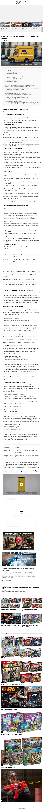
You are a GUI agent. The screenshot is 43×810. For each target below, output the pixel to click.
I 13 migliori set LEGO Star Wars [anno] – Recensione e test (5, 28)
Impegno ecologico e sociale (12, 84)
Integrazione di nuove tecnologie (13, 82)
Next (42, 26)
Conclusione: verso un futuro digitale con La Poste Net (16, 93)
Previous (0, 26)
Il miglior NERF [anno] (5, 803)
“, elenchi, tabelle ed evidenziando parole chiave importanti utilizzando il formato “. (21, 85)
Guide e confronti (4, 607)
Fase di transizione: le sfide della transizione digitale (16, 98)
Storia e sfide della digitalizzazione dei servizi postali (15, 70)
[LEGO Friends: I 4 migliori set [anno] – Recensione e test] (37, 24)
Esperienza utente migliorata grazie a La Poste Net (15, 89)
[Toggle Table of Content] (38, 69)
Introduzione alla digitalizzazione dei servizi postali (15, 72)
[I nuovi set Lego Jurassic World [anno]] (21, 751)
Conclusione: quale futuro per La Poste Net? (14, 101)
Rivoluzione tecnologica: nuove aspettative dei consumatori (17, 97)
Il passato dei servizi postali (12, 73)
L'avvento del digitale (11, 74)
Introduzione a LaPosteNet (11, 80)
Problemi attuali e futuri (11, 77)
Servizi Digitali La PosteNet (12, 81)
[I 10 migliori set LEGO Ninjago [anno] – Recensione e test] (16, 24)
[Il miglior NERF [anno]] (21, 785)
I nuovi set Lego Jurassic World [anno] (8, 767)
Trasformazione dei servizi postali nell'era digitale (15, 76)
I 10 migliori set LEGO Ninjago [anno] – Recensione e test (15, 28)
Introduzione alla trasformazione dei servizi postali (15, 96)
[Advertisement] (21, 13)
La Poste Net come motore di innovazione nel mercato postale (17, 90)
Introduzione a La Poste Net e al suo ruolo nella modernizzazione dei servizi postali (22, 88)
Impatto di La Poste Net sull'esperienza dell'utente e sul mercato (17, 86)
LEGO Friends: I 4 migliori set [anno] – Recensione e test (37, 28)
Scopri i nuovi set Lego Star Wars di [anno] (26, 28)
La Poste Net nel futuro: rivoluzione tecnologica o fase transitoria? (17, 94)
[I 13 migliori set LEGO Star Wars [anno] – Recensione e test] (5, 24)
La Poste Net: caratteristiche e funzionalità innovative (15, 78)
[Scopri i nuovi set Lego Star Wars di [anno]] (27, 24)
